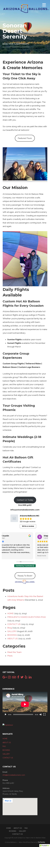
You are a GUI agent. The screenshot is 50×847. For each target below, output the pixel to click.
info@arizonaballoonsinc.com (14, 775)
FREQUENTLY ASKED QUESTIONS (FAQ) (26, 617)
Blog (9, 628)
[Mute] (41, 714)
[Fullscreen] (44, 714)
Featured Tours (25, 138)
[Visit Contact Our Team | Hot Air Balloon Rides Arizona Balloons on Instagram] (9, 678)
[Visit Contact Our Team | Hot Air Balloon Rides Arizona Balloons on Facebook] (18, 678)
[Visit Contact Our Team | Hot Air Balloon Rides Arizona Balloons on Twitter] (21, 678)
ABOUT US (12, 638)
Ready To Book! (25, 576)
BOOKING (12, 635)
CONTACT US (13, 624)
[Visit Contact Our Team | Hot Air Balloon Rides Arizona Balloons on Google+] (5, 678)
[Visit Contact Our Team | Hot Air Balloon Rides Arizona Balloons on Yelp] (26, 678)
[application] (25, 704)
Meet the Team (14, 652)
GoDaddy (41, 842)
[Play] (5, 714)
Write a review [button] (28, 526)
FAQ (4, 746)
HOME (10, 613)
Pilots (10, 656)
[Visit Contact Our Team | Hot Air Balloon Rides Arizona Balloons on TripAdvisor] (14, 678)
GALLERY (11, 631)
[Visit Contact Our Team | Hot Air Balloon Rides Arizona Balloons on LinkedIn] (30, 678)
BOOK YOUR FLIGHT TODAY (15, 44)
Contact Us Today (25, 500)
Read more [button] (9, 556)
